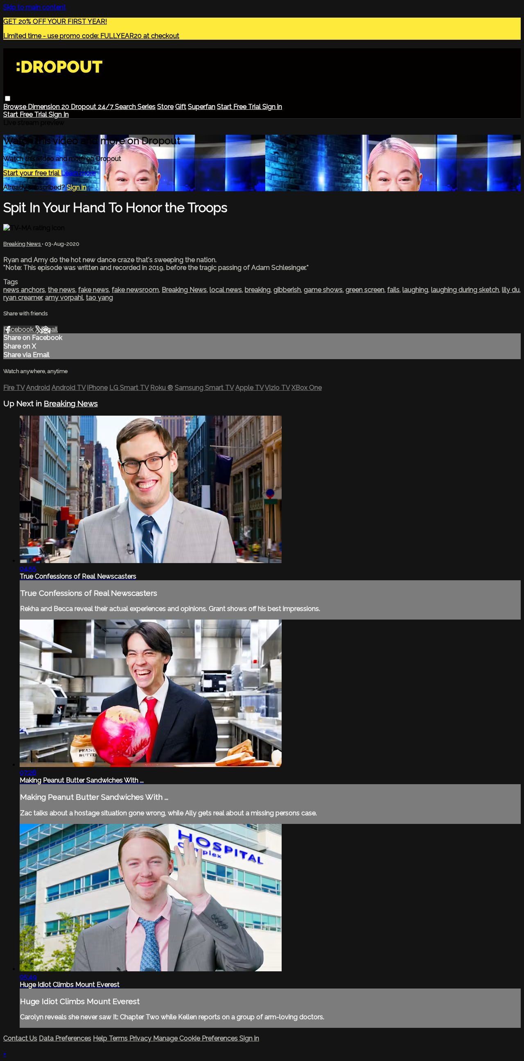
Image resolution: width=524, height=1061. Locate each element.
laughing (415, 290)
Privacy (141, 1038)
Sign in (272, 107)
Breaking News (22, 244)
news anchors (24, 290)
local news (226, 290)
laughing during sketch (465, 290)
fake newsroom (135, 290)
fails (393, 290)
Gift (180, 107)
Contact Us (20, 1038)
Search (126, 107)
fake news (93, 290)
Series (147, 107)
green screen (365, 290)
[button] (7, 98)
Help (101, 1038)
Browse (15, 107)
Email (49, 329)
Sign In (59, 114)
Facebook (19, 329)
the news (61, 290)
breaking (258, 290)
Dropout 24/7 (93, 107)
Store (165, 107)
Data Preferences (65, 1038)
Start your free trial (32, 173)
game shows (323, 290)
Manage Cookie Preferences (196, 1038)
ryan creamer (22, 297)
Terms (119, 1038)
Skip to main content (34, 7)
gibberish (287, 290)
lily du (510, 290)
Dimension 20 (49, 107)
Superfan (201, 107)
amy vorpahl (64, 297)
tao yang (99, 297)
